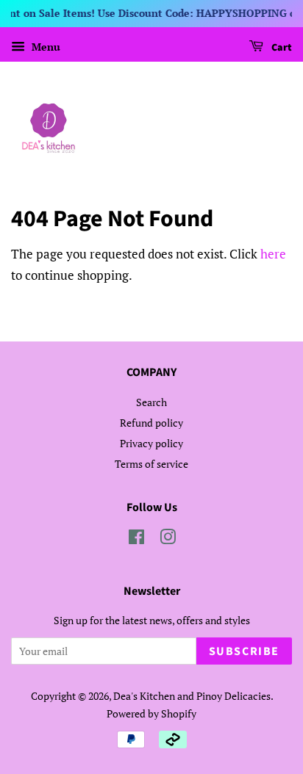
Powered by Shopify (151, 713)
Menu (44, 47)
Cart (280, 47)
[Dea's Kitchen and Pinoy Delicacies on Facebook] (136, 539)
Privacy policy (151, 443)
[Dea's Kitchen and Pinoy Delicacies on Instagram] (168, 539)
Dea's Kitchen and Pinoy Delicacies (192, 696)
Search (151, 402)
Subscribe (244, 651)
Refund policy (151, 423)
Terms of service (151, 464)
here (273, 253)
